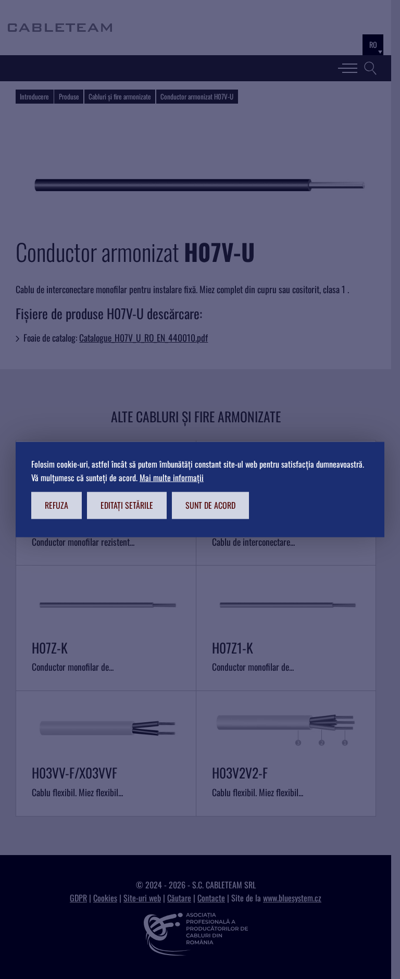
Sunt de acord (210, 505)
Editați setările (127, 505)
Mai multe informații (172, 477)
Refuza (56, 505)
